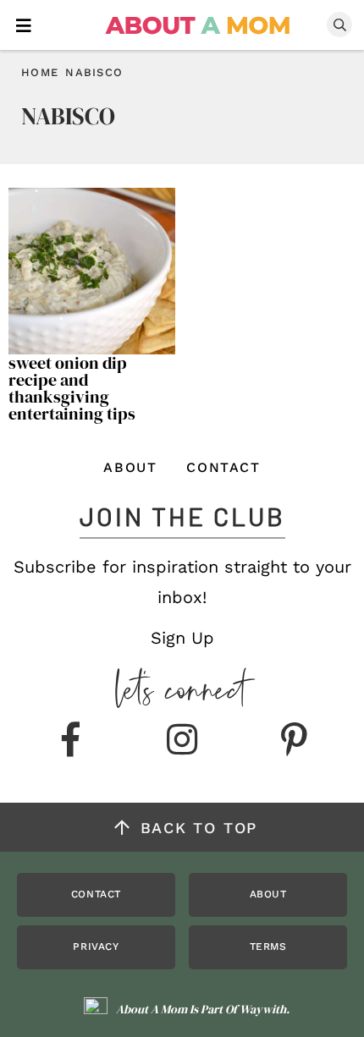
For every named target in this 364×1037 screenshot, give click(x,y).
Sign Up (182, 638)
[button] (24, 24)
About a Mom (198, 25)
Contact (223, 467)
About (130, 467)
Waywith (263, 1009)
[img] (70, 741)
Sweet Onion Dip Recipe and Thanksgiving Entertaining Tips (71, 388)
